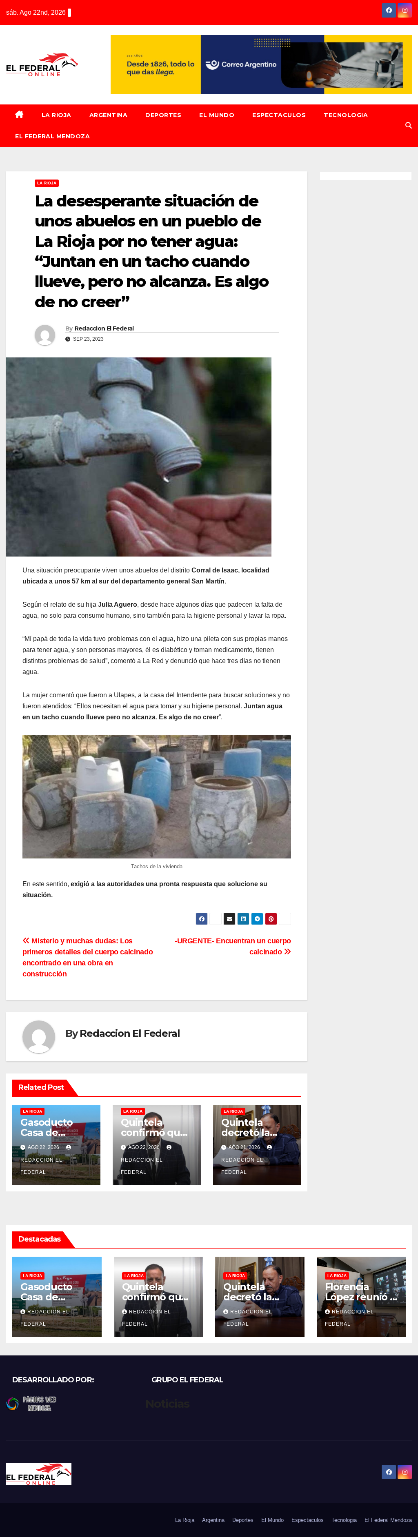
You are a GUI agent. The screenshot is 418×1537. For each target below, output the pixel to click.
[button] (408, 125)
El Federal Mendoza (52, 136)
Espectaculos (279, 115)
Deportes (163, 115)
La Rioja (56, 115)
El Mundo (216, 115)
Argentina (108, 115)
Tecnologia (346, 115)
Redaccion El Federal (104, 328)
